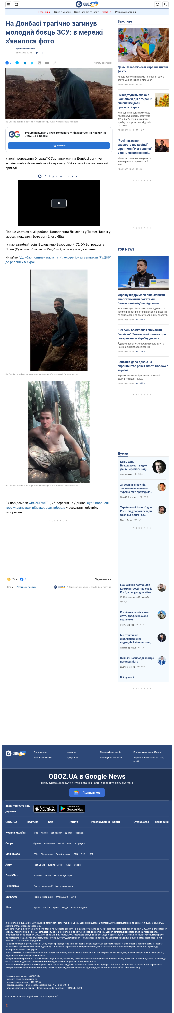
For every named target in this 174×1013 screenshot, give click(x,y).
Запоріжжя (56, 833)
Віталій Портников (129, 497)
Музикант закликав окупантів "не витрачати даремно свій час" (134, 161)
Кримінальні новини (25, 48)
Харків (44, 833)
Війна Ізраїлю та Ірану (86, 12)
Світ (50, 822)
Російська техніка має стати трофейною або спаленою (134, 616)
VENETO (106, 12)
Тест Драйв (39, 865)
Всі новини (162, 822)
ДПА (75, 854)
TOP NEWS (126, 249)
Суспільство (141, 822)
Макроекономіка (64, 886)
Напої (48, 875)
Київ (35, 833)
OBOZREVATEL (39, 503)
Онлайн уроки (63, 854)
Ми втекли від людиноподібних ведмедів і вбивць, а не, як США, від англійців (135, 639)
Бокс (69, 843)
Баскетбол (49, 843)
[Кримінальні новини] (59, 588)
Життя (73, 822)
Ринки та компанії (42, 886)
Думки (123, 454)
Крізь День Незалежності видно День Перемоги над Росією (133, 465)
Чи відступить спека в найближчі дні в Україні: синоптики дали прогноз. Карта (135, 101)
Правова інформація (110, 752)
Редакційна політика (26, 587)
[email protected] (45, 988)
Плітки (46, 907)
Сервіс (77, 865)
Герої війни (44, 12)
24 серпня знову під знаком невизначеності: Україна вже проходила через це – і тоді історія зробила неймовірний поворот (135, 488)
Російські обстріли (125, 12)
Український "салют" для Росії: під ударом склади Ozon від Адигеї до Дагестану (136, 511)
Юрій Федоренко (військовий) (134, 597)
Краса (56, 907)
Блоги (116, 822)
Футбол (37, 843)
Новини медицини (43, 897)
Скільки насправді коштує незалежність (137, 659)
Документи (73, 757)
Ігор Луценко (126, 474)
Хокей (61, 843)
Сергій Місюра (127, 625)
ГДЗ (35, 854)
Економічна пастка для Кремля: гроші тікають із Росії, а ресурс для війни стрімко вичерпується (136, 588)
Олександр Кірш (128, 648)
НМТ (91, 854)
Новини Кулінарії (63, 875)
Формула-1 (80, 843)
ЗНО (83, 854)
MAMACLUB (62, 897)
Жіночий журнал (79, 907)
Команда (71, 752)
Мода (65, 907)
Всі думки (126, 677)
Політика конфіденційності (147, 752)
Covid (73, 897)
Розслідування (100, 822)
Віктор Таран (126, 520)
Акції (68, 865)
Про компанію (40, 752)
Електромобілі (55, 865)
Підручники (47, 854)
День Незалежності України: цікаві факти (143, 69)
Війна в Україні (62, 12)
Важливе (125, 21)
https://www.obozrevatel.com (117, 923)
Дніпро (68, 833)
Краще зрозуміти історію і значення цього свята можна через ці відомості (141, 78)
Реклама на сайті (42, 757)
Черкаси (79, 833)
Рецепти (37, 875)
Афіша (36, 907)
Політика (32, 822)
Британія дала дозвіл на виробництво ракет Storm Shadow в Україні (143, 366)
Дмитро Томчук (127, 667)
